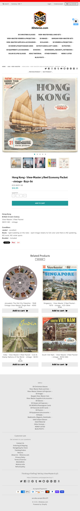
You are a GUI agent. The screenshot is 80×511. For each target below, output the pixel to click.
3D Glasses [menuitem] (44, 42)
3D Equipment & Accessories (39, 412)
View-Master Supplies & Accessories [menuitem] (21, 42)
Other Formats (39, 424)
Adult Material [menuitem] (35, 54)
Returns (20, 453)
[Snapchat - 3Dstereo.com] (64, 68)
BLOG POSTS (39, 429)
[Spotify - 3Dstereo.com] (68, 68)
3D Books (39, 415)
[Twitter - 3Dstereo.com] (46, 68)
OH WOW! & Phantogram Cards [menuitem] (20, 46)
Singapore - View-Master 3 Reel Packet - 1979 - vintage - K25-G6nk (60, 304)
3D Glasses (39, 401)
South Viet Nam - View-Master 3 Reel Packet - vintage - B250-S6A (60, 356)
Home (4, 66)
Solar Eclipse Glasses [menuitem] (17, 54)
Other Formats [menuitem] (51, 54)
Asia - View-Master (14, 66)
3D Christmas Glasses (40, 387)
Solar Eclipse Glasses (40, 420)
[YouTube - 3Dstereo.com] (61, 68)
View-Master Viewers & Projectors (39, 391)
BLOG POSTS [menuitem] (39, 57)
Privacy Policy (20, 457)
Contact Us (20, 443)
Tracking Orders (20, 450)
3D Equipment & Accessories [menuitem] (17, 50)
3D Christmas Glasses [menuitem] (26, 35)
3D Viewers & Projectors (39, 403)
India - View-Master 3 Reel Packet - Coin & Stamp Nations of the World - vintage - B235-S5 (20, 357)
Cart (72, 4)
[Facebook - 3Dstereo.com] (49, 68)
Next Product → (48, 72)
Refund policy (20, 467)
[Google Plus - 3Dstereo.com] (71, 68)
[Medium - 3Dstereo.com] (74, 68)
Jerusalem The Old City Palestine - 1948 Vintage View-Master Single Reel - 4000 (20, 304)
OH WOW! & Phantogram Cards (40, 405)
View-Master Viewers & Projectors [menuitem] (21, 38)
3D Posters (39, 410)
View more (40, 259)
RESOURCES (20, 462)
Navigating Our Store (20, 448)
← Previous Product (34, 72)
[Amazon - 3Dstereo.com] (77, 68)
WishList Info (20, 464)
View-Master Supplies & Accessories (39, 398)
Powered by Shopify (40, 504)
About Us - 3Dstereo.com (20, 455)
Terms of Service (20, 460)
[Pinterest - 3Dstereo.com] (55, 68)
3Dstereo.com (43, 502)
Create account (58, 4)
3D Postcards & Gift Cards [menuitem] (46, 46)
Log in (49, 4)
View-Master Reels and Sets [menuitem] (49, 35)
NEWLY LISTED (40, 427)
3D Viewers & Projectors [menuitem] (62, 42)
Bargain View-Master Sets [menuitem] (62, 38)
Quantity (15, 193)
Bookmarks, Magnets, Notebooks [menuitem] (58, 50)
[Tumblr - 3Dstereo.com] (58, 68)
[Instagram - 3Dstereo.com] (52, 68)
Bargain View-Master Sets (40, 396)
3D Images (39, 394)
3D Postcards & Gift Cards (39, 408)
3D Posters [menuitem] (66, 46)
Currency (14, 4)
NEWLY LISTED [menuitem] (66, 54)
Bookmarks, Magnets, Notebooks (39, 417)
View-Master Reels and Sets (39, 389)
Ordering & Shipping (20, 446)
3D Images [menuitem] (43, 38)
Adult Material (40, 422)
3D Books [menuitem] (36, 50)
